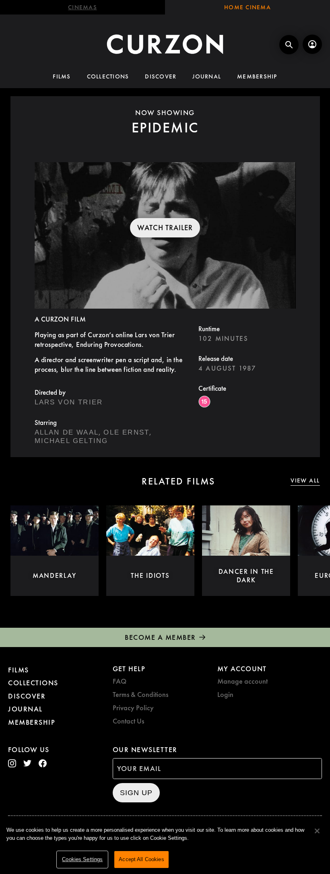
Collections (108, 76)
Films (61, 76)
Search (289, 44)
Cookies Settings (82, 859)
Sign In (312, 44)
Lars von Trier (69, 402)
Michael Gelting (71, 441)
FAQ (119, 681)
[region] (165, 846)
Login (225, 694)
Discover (160, 76)
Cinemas (82, 7)
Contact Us (128, 721)
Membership (257, 76)
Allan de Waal (67, 432)
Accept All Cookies (141, 859)
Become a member (160, 637)
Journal (206, 76)
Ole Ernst (126, 432)
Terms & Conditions (140, 694)
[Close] (317, 831)
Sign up (136, 793)
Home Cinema (247, 7)
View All (305, 480)
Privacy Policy (133, 707)
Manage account (242, 681)
